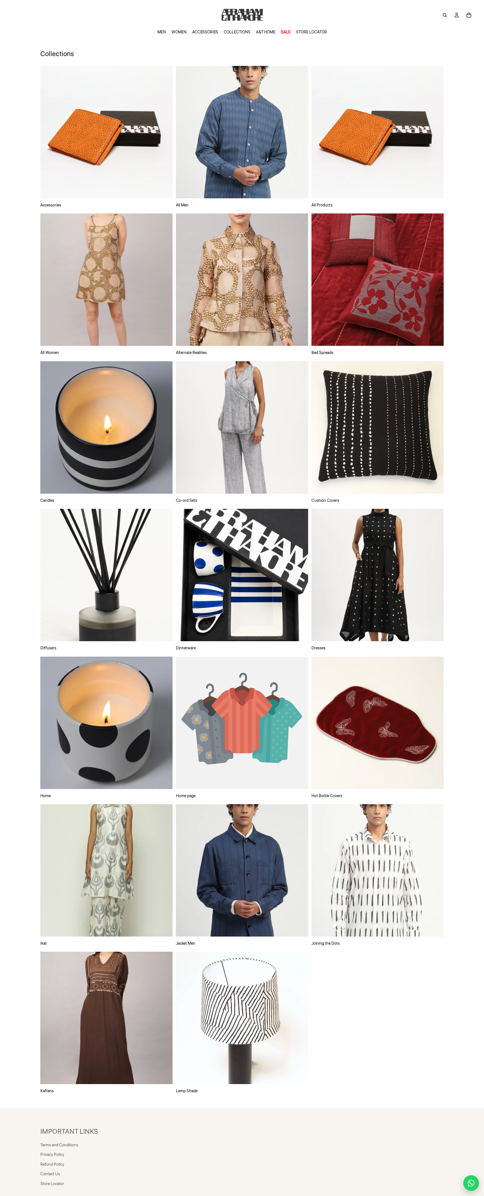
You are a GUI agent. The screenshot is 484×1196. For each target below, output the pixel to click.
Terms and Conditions (59, 1145)
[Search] (445, 15)
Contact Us (50, 1174)
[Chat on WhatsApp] (471, 1183)
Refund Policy (52, 1164)
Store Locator (52, 1184)
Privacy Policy (52, 1155)
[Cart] (469, 15)
